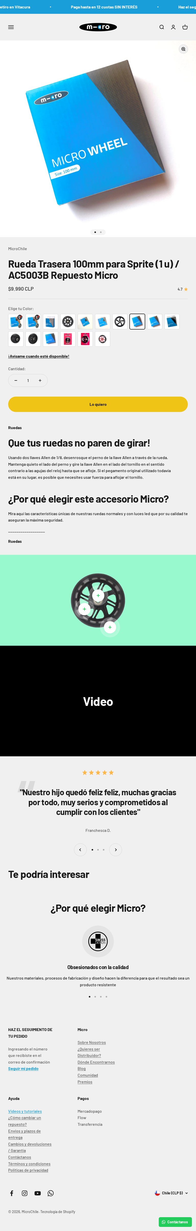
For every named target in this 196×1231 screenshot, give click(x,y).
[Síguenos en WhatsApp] (50, 1193)
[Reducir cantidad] (15, 380)
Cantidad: (17, 368)
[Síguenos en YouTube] (37, 1193)
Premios (85, 1081)
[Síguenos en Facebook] (11, 1193)
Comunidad (88, 1075)
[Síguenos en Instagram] (24, 1193)
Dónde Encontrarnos (96, 1061)
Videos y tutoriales (25, 1111)
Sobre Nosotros (92, 1042)
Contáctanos (19, 1156)
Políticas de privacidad (28, 1170)
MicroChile (17, 248)
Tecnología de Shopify (57, 1211)
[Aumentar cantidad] (40, 380)
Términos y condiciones (29, 1163)
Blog (82, 1068)
